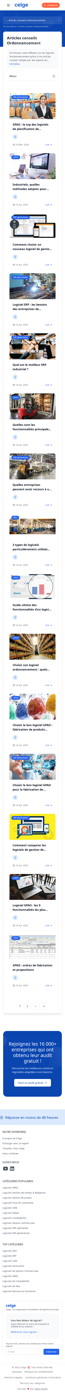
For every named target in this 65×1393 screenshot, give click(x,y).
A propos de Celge (12, 1138)
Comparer (52, 5)
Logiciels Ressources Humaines (19, 1291)
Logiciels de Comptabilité (16, 1281)
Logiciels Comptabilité (14, 1217)
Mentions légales (13, 1377)
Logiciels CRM (10, 1207)
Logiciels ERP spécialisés (15, 1228)
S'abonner (51, 1351)
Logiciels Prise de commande (18, 1202)
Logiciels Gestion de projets (17, 1197)
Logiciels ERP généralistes (16, 1233)
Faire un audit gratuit (30, 1083)
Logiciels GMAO (11, 1212)
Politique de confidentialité (38, 1371)
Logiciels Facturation (13, 1265)
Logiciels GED (10, 1250)
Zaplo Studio (41, 1388)
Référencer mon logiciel (23, 1331)
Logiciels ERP (9, 1255)
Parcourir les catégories (32, 1383)
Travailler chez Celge (13, 1148)
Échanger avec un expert (16, 1143)
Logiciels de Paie (11, 1286)
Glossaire (17, 1371)
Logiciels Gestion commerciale (19, 1222)
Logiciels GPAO (10, 1187)
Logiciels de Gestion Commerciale (20, 1270)
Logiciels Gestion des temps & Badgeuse (24, 1192)
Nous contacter (11, 1153)
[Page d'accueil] (21, 5)
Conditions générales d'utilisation (43, 1377)
